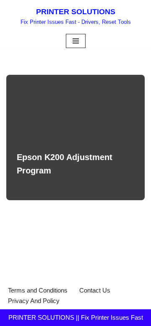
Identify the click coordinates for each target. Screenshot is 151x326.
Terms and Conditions (38, 290)
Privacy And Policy (34, 300)
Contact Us (94, 290)
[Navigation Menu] (76, 41)
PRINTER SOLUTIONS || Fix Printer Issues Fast (75, 317)
